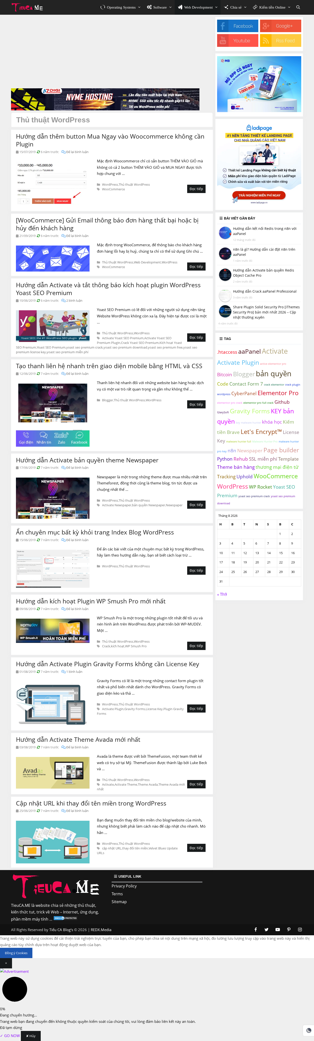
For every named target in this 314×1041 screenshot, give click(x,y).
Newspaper (174, 505)
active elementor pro (273, 363)
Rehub (241, 459)
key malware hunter (248, 423)
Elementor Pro (278, 393)
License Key (154, 709)
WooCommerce (113, 189)
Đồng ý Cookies (16, 953)
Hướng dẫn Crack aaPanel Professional (265, 291)
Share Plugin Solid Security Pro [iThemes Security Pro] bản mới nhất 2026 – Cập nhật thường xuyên (266, 312)
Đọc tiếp (196, 188)
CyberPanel (244, 393)
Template (288, 459)
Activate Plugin (113, 709)
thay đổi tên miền (135, 848)
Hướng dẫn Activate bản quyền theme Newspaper (87, 460)
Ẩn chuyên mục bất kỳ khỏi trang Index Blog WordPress (95, 532)
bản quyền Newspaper (148, 505)
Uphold (244, 477)
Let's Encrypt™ (261, 432)
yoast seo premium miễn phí (67, 352)
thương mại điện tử (277, 467)
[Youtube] (237, 45)
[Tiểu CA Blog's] (28, 7)
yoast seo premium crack (84, 347)
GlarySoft (223, 412)
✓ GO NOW (10, 1035)
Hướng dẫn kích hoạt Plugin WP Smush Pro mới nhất (91, 601)
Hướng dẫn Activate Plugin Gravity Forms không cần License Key (107, 664)
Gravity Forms (134, 709)
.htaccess (227, 352)
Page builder (281, 450)
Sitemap (119, 901)
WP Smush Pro (136, 646)
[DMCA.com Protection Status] (65, 919)
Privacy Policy (124, 886)
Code (222, 384)
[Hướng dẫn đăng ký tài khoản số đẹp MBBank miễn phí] (259, 110)
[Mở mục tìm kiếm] (298, 7)
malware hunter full (238, 441)
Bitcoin (224, 374)
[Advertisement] (112, 51)
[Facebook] (237, 30)
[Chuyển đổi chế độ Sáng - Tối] (308, 1030)
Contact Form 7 (246, 384)
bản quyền (273, 373)
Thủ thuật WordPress (134, 184)
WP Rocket (260, 487)
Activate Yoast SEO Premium (123, 338)
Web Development (147, 262)
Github (282, 402)
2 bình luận (74, 300)
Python (225, 459)
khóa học (272, 422)
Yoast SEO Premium (51, 347)
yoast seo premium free (165, 347)
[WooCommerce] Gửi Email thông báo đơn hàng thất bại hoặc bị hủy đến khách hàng (107, 224)
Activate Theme (126, 784)
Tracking (226, 477)
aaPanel (249, 351)
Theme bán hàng (236, 467)
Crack (106, 646)
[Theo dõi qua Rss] (280, 45)
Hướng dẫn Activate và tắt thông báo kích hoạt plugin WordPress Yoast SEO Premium (108, 289)
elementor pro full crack (258, 402)
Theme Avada (148, 784)
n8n (232, 450)
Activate (108, 784)
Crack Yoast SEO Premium (140, 342)
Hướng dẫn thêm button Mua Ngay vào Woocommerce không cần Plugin (110, 140)
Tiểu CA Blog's (61, 929)
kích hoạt (117, 646)
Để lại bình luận (77, 152)
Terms (117, 894)
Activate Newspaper (116, 505)
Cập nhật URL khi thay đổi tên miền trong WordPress (91, 803)
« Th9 (222, 594)
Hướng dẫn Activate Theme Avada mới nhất (78, 739)
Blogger (107, 400)
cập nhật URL (111, 848)
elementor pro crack (229, 402)
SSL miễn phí (263, 459)
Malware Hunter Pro (265, 441)
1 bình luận (74, 671)
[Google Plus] (280, 30)
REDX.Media (101, 929)
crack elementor (274, 384)
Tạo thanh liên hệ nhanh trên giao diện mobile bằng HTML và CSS (109, 366)
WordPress (110, 184)
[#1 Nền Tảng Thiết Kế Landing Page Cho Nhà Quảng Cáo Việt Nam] (259, 204)
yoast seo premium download (125, 347)
